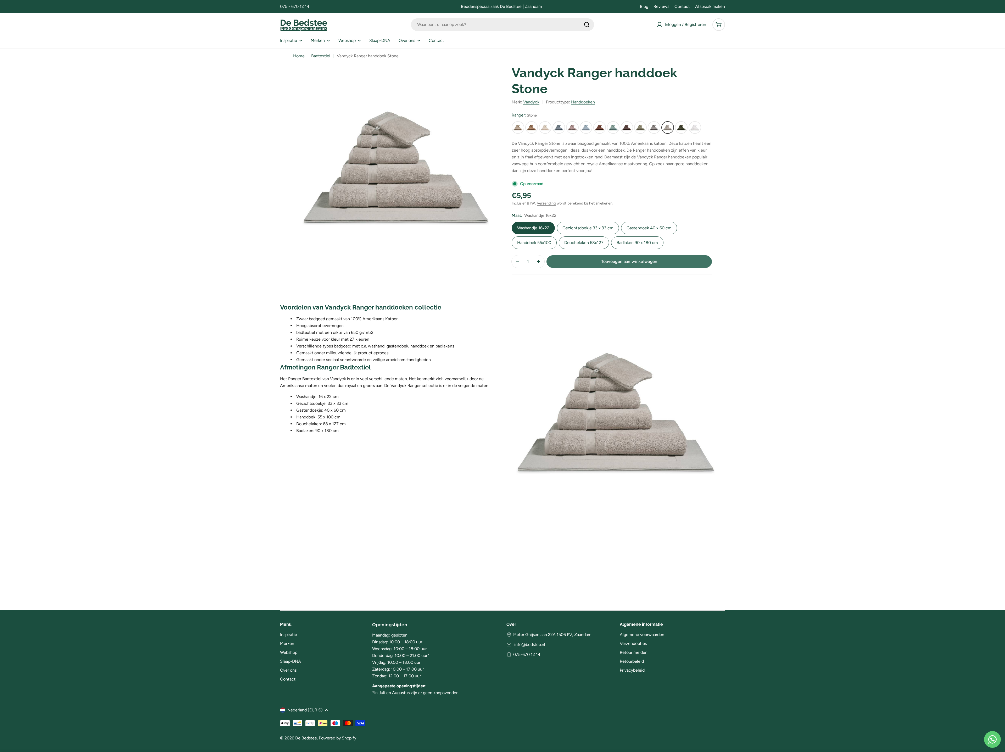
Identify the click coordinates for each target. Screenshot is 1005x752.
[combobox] (502, 24)
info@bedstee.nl (529, 644)
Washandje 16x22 (533, 227)
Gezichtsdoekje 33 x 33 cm (587, 227)
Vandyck (531, 101)
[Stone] (667, 127)
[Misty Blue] (586, 127)
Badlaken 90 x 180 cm (637, 242)
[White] (695, 127)
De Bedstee (306, 738)
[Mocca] (599, 127)
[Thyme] (681, 127)
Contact (682, 6)
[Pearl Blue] (613, 127)
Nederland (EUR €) (305, 709)
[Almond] (518, 127)
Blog (644, 6)
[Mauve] (572, 127)
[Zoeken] (587, 24)
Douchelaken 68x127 (584, 242)
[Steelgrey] (654, 127)
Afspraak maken (710, 6)
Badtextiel (320, 55)
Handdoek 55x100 (534, 242)
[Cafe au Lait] (531, 127)
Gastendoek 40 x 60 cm (649, 227)
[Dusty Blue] (558, 127)
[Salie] (640, 127)
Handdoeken (583, 101)
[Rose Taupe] (627, 127)
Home (299, 55)
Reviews (661, 6)
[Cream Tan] (545, 127)
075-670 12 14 (526, 654)
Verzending (546, 203)
